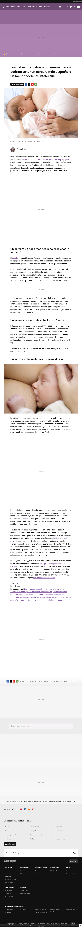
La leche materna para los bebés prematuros (46, 600)
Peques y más (60, 839)
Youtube (78, 7)
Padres (32, 839)
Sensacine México (40, 909)
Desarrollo (59, 831)
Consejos (41, 54)
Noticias (7, 827)
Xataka (7, 871)
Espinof (37, 874)
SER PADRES (10, 7)
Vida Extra (23, 874)
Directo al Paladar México (55, 910)
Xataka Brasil (8, 912)
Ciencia (56, 54)
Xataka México (9, 909)
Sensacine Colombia (41, 912)
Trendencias (8, 890)
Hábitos (33, 54)
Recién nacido (43, 681)
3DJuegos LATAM (25, 909)
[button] (21, 149)
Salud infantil (32, 681)
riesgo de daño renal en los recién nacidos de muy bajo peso (45, 159)
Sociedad (8, 839)
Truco (26, 54)
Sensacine (38, 871)
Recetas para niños (11, 835)
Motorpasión (69, 871)
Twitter (67, 7)
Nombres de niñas (39, 801)
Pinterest (60, 7)
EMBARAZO (21, 7)
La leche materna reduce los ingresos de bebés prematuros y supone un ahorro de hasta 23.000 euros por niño (38, 594)
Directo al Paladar (55, 871)
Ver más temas (10, 844)
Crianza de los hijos (36, 835)
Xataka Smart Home (10, 879)
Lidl (21, 54)
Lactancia (59, 827)
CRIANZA (31, 7)
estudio (15, 258)
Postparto (33, 831)
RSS (29, 809)
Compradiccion (9, 896)
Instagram (75, 7)
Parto (6, 831)
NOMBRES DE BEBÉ (43, 7)
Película (15, 54)
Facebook (64, 7)
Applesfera (8, 876)
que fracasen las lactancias (44, 578)
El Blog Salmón (24, 890)
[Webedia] (77, 1)
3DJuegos (23, 871)
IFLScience (18, 583)
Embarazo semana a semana (56, 801)
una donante (25, 519)
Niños (8, 54)
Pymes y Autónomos (26, 893)
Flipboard (71, 7)
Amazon (49, 54)
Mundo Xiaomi (9, 882)
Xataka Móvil (8, 874)
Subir (72, 861)
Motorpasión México (71, 909)
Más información (54, 925)
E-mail (35, 84)
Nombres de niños (25, 801)
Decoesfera (8, 893)
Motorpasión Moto (71, 874)
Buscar (74, 853)
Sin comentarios (18, 84)
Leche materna (57, 681)
